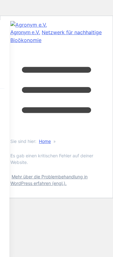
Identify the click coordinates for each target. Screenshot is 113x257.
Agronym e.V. (25, 32)
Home (45, 141)
